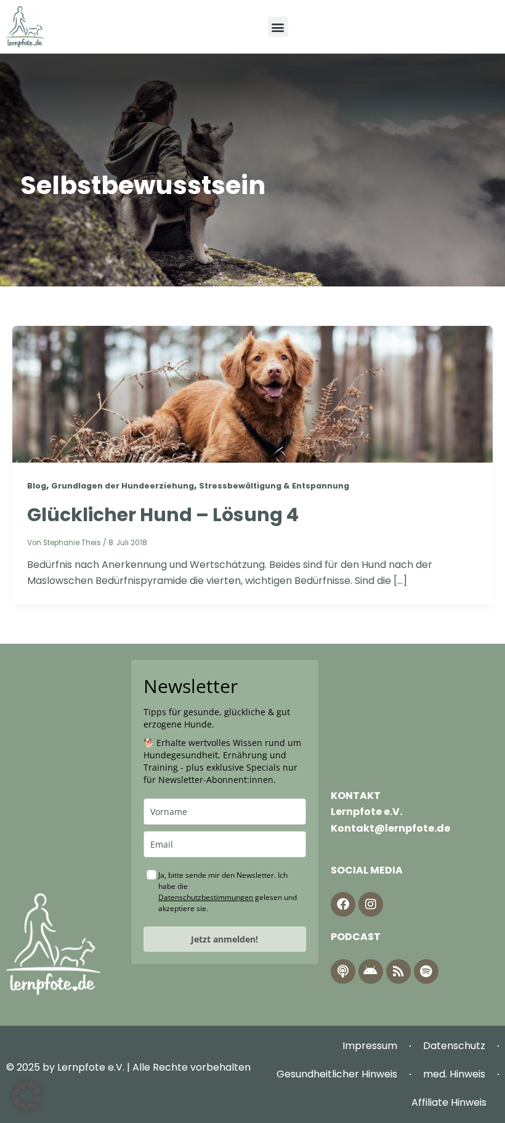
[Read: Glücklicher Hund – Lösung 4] (252, 393)
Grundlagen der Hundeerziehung (122, 485)
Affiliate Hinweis (449, 1102)
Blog (36, 485)
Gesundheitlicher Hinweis (337, 1074)
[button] (278, 27)
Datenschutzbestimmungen (205, 897)
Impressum (369, 1046)
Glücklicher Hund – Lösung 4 (163, 514)
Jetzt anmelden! (224, 939)
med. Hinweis (454, 1074)
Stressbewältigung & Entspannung (274, 485)
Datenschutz (454, 1046)
